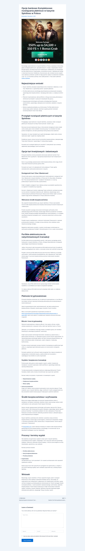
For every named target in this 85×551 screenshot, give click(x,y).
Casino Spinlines (26, 78)
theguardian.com (27, 426)
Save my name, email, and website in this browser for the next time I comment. (40, 536)
